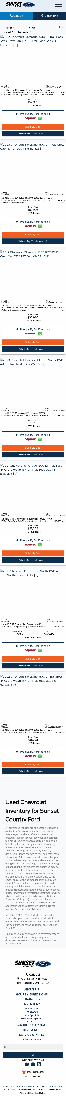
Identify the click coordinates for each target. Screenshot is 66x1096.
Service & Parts (31, 1034)
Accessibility (30, 1086)
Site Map (9, 1089)
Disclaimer (31, 1030)
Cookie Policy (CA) (32, 1025)
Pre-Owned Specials (32, 1018)
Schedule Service (31, 1039)
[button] (33, 116)
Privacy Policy (51, 1086)
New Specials (31, 1015)
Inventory (31, 1004)
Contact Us (11, 1086)
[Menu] (58, 7)
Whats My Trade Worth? (33, 133)
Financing (32, 999)
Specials (31, 1021)
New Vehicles (32, 1008)
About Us (31, 989)
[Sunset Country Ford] (20, 4)
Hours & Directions (32, 994)
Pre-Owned (31, 1012)
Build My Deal (33, 126)
